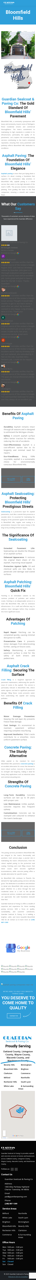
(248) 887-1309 (11, 1203)
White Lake (9, 1086)
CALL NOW (28, 479)
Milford (7, 1077)
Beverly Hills (9, 1065)
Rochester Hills (10, 1082)
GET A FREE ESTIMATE (11, 479)
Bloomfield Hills (11, 1069)
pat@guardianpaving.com (16, 1196)
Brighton (24, 1069)
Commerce (25, 1073)
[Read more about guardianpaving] (12, 1169)
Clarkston (8, 1073)
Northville (25, 1077)
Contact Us (14, 1016)
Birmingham (26, 1065)
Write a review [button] (7, 250)
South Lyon (26, 1082)
